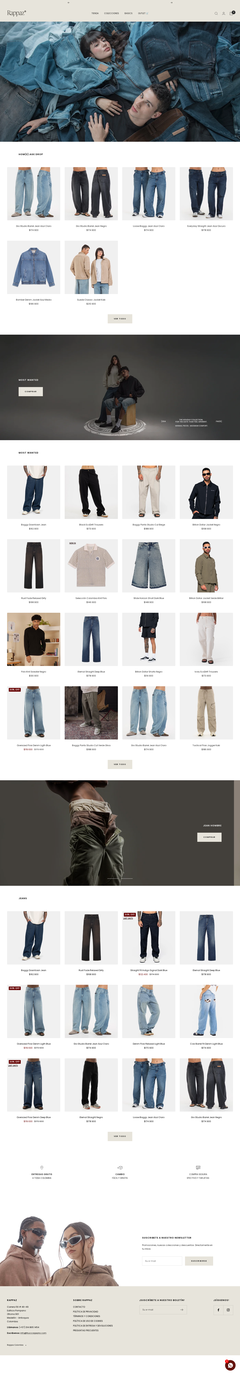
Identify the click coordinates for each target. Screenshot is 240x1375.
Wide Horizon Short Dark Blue (149, 598)
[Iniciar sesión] (223, 13)
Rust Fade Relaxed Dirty (33, 598)
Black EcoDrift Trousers (91, 524)
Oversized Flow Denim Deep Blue (34, 1131)
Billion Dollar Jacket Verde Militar (206, 598)
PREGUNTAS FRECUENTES (86, 1344)
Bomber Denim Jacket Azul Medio (33, 299)
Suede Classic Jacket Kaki (91, 299)
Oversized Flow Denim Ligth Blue (34, 745)
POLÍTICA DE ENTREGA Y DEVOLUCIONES (93, 1340)
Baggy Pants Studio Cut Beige (149, 524)
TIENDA (95, 13)
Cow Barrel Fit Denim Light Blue (206, 1058)
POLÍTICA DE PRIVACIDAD (85, 1326)
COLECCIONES (111, 13)
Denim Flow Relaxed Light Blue (149, 1058)
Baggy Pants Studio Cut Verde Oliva (91, 745)
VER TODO (120, 318)
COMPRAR (31, 391)
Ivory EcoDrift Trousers (206, 671)
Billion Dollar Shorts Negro (148, 671)
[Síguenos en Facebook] (218, 1324)
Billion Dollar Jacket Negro (206, 524)
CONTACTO (79, 1321)
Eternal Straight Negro (91, 1131)
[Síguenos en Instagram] (228, 1324)
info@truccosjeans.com (33, 1347)
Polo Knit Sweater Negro (33, 671)
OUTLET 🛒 (143, 13)
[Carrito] (231, 13)
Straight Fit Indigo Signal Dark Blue (148, 984)
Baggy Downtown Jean (33, 524)
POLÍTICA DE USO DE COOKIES (88, 1335)
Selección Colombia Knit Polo (91, 598)
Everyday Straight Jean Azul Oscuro (206, 226)
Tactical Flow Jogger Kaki (206, 745)
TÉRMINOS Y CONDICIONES (86, 1330)
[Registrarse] (181, 1324)
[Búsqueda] (216, 13)
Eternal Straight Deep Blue (91, 671)
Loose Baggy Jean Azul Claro (148, 226)
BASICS (128, 13)
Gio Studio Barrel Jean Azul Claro (33, 226)
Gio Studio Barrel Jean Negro (91, 226)
